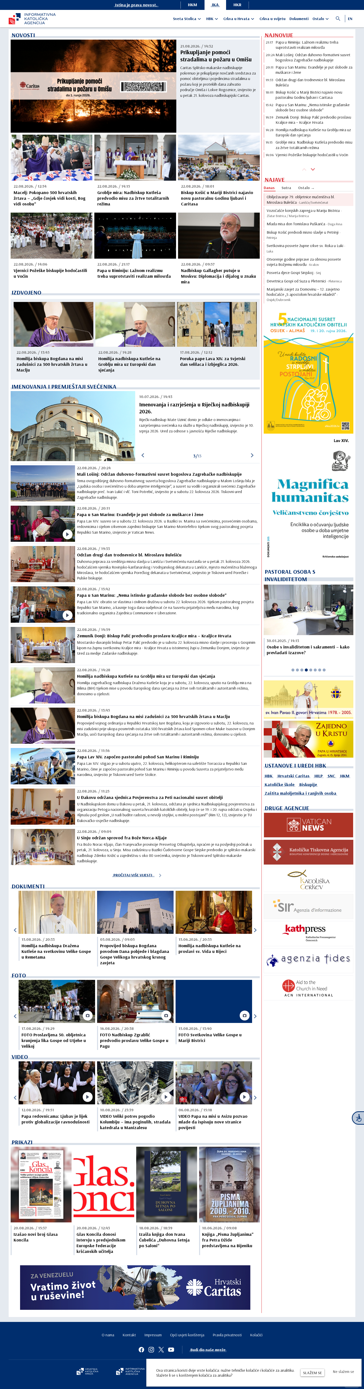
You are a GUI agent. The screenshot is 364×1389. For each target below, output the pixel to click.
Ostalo (318, 18)
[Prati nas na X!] (161, 1350)
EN (350, 18)
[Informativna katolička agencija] (130, 1372)
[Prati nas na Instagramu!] (151, 1350)
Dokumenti (299, 18)
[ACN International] (308, 987)
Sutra (286, 187)
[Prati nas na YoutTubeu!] (171, 1350)
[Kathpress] (308, 933)
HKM (192, 4)
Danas (269, 187)
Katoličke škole (279, 784)
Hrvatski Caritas (294, 776)
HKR (237, 4)
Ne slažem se (343, 1371)
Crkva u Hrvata (236, 18)
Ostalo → (306, 187)
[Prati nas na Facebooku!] (141, 1350)
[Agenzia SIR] (308, 906)
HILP (318, 776)
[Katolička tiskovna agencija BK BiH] (308, 852)
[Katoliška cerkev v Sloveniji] (308, 879)
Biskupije (308, 784)
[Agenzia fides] (308, 960)
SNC (331, 776)
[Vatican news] (308, 825)
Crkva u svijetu (273, 18)
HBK (209, 18)
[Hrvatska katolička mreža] (87, 1372)
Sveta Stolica (184, 18)
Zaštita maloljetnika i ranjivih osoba (300, 793)
